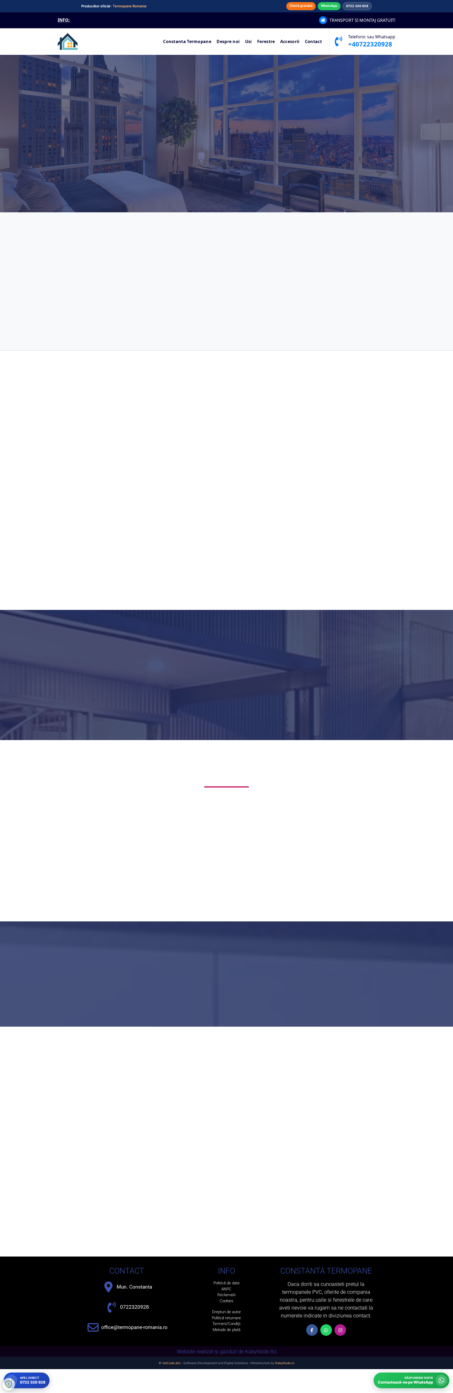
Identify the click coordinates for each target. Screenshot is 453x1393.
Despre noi (228, 41)
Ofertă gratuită (300, 6)
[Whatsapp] (326, 1330)
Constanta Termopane (187, 41)
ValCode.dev (171, 1363)
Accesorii (290, 41)
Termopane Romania (129, 6)
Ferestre (266, 41)
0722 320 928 (357, 6)
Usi (248, 41)
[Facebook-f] (312, 1330)
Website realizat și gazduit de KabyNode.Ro (227, 1351)
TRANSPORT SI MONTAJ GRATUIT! (362, 20)
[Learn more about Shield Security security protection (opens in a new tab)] (8, 1384)
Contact (313, 41)
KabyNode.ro (284, 1363)
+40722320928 (370, 44)
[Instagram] (340, 1330)
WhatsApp (329, 6)
